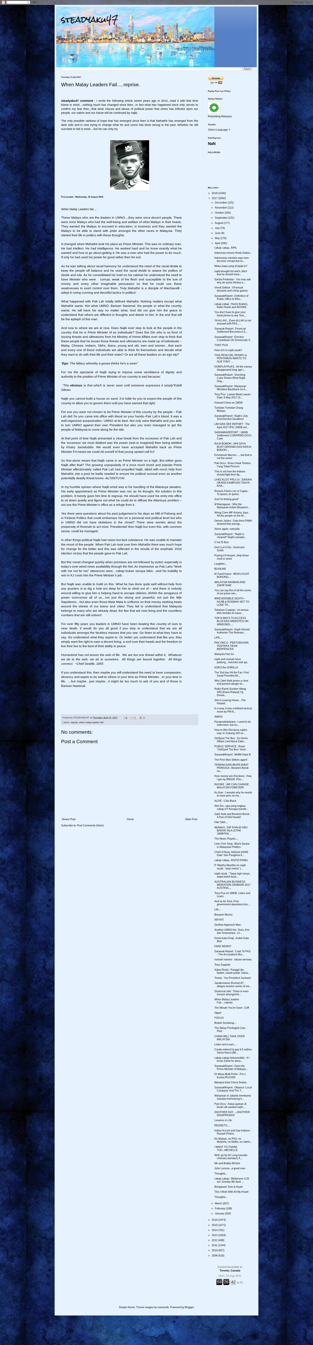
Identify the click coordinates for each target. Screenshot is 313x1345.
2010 (215, 1250)
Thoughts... (220, 1173)
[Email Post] (125, 717)
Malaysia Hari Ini (224, 654)
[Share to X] (137, 717)
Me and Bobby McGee (227, 1163)
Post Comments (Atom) (90, 825)
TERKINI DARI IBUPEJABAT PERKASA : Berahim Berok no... (231, 767)
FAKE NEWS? (222, 946)
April (218, 243)
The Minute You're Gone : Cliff (231, 1007)
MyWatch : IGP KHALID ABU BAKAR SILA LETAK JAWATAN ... (231, 830)
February (220, 1208)
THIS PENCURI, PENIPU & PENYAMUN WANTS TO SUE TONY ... (230, 358)
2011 (215, 1245)
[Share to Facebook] (140, 717)
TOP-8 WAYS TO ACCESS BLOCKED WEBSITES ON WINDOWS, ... (231, 621)
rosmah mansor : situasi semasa (233, 959)
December (221, 202)
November (221, 207)
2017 (215, 198)
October (220, 212)
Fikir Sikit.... (221, 822)
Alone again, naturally (227, 528)
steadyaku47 (89, 19)
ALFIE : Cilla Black (225, 800)
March (219, 1203)
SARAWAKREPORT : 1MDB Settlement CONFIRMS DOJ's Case (233, 435)
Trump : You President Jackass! (232, 978)
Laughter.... (220, 563)
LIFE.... (218, 637)
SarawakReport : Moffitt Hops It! (232, 754)
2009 (215, 1255)
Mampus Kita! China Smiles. (230, 1082)
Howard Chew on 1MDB (228, 402)
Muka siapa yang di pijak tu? (230, 266)
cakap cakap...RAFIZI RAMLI (231, 860)
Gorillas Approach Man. (227, 924)
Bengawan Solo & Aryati (228, 1186)
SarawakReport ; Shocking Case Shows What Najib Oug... (229, 377)
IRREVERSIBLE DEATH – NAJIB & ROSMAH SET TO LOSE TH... (231, 601)
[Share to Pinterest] (144, 717)
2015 (215, 1225)
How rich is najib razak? (228, 350)
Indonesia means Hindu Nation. (232, 252)
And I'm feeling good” (226, 499)
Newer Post (68, 819)
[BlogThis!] (134, 717)
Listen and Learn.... (225, 1044)
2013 (215, 1235)
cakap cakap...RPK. (225, 247)
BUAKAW (220, 568)
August (219, 223)
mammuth (163, 1307)
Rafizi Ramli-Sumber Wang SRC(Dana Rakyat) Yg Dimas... (230, 691)
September (221, 217)
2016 (215, 1219)
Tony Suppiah (222, 964)
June (218, 233)
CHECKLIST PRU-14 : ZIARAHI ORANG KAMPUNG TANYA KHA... (233, 482)
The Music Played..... (226, 838)
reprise (74, 722)
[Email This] (131, 717)
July (217, 228)
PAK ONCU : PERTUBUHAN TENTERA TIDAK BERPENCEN (231, 645)
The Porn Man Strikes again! (230, 759)
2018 (215, 193)
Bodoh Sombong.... (225, 1023)
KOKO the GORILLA (226, 667)
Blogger (189, 1307)
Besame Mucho (223, 914)
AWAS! (218, 716)
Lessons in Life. (223, 1120)
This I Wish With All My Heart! (231, 1191)
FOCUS (219, 1017)
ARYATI (219, 919)
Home (130, 819)
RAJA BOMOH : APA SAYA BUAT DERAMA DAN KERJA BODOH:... (232, 446)
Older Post (191, 819)
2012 (215, 1240)
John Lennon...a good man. (230, 1168)
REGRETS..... (222, 1125)
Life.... (217, 909)
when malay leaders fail (91, 722)
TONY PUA (221, 345)
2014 (215, 1230)
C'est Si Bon (221, 542)
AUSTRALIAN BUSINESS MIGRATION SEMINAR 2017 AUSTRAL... (232, 884)
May (217, 238)
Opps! (217, 1012)
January (220, 1213)
